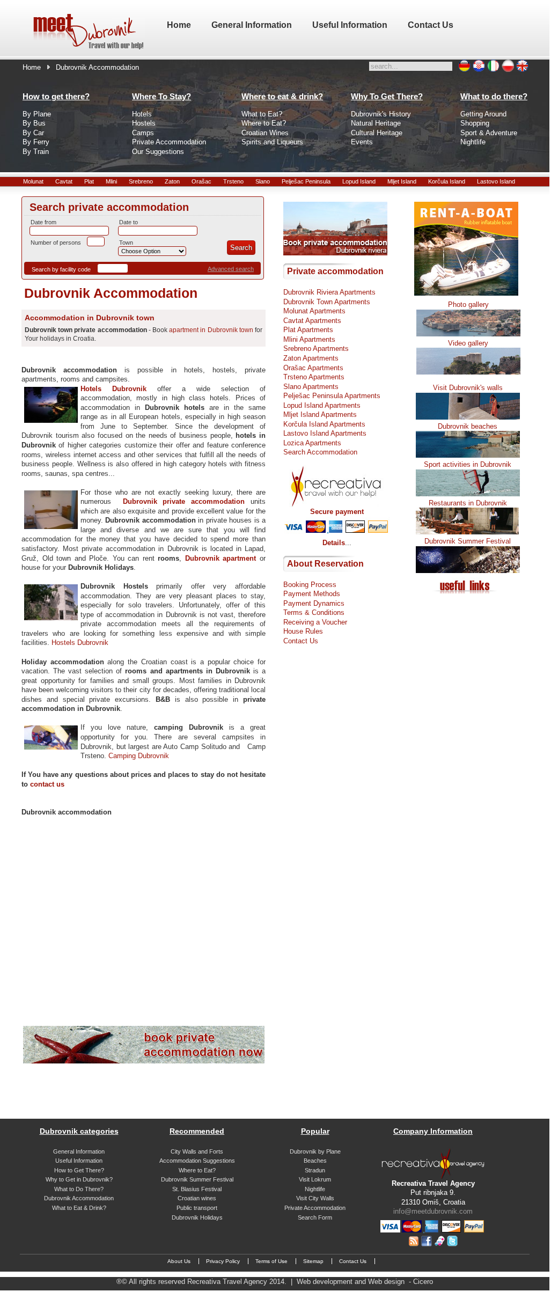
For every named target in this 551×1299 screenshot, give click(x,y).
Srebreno (141, 181)
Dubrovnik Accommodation (79, 1198)
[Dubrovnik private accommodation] (144, 1061)
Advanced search (231, 269)
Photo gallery (468, 304)
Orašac (201, 181)
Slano (262, 181)
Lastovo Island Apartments (324, 433)
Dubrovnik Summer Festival (467, 541)
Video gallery (468, 343)
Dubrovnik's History (381, 114)
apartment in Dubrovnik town (211, 330)
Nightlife (473, 142)
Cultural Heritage (376, 133)
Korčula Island (446, 181)
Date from (43, 222)
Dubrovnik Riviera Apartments (329, 292)
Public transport (197, 1208)
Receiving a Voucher (315, 622)
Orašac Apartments (313, 368)
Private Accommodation (169, 142)
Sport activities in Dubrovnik (467, 464)
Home (32, 67)
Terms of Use (271, 1261)
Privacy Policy (223, 1261)
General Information (79, 1151)
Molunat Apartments (314, 311)
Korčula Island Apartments (324, 424)
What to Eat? (261, 114)
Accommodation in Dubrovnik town (90, 317)
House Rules (303, 631)
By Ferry (36, 142)
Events (362, 142)
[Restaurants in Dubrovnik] (468, 532)
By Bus (34, 123)
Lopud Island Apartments (322, 405)
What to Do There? (79, 1189)
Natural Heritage (376, 123)
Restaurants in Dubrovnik (468, 503)
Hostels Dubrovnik (80, 643)
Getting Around (483, 114)
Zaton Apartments (311, 358)
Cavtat (63, 181)
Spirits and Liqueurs (272, 142)
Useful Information (78, 1160)
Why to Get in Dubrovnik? (79, 1179)
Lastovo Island (496, 181)
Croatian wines (197, 1198)
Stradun (315, 1170)
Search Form (315, 1217)
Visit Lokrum (315, 1179)
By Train (36, 152)
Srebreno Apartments (316, 348)
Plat (89, 181)
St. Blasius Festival (197, 1189)
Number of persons (56, 242)
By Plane (37, 114)
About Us (178, 1261)
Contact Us (300, 641)
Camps (143, 133)
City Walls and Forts (197, 1151)
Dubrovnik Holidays (197, 1217)
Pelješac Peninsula (306, 181)
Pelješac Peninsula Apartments (331, 396)
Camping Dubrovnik (138, 756)
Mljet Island (401, 181)
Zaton (172, 181)
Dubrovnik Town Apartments (326, 302)
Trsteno (233, 181)
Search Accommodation (320, 452)
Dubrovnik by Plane (315, 1151)
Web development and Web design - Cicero (365, 1282)
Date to (128, 222)
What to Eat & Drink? (79, 1208)
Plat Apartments (308, 330)
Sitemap (313, 1261)
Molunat (33, 181)
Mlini (111, 181)
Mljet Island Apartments (320, 414)
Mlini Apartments (309, 339)
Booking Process (309, 585)
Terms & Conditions (313, 612)
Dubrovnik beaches (467, 426)
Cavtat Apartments (312, 321)
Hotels (142, 114)
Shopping (474, 123)
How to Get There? (79, 1170)
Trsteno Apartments (313, 377)
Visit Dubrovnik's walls (468, 388)
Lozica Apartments (312, 443)
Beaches (315, 1160)
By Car (33, 133)
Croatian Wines (265, 133)
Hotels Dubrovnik (113, 389)
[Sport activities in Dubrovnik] (468, 494)
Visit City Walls (315, 1198)
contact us (47, 784)
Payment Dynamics (313, 603)
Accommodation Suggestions (197, 1160)
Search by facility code (61, 269)
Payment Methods (311, 594)
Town (126, 242)
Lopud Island (359, 181)
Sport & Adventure (488, 133)
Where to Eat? (263, 123)
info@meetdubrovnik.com (433, 1211)
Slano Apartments (311, 387)
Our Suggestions (158, 152)
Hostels (144, 123)
